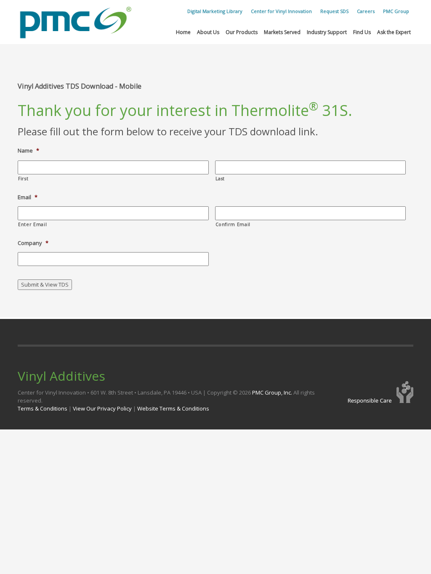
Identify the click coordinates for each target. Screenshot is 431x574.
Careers (366, 11)
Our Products (242, 32)
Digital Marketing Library (214, 11)
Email (27, 197)
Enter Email (32, 224)
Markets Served (282, 32)
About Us (208, 32)
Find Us (362, 32)
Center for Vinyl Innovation (281, 11)
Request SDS (334, 11)
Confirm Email (233, 224)
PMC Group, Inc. (272, 392)
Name (28, 150)
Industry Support (327, 32)
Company (33, 243)
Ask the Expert (394, 32)
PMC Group (396, 11)
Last (220, 179)
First (23, 179)
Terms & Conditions (42, 408)
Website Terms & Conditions (173, 408)
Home (183, 32)
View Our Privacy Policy (102, 408)
